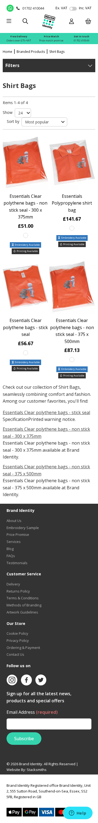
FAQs (11, 555)
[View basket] (88, 21)
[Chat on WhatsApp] (10, 8)
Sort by (13, 121)
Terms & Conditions (23, 598)
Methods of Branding (24, 605)
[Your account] (71, 21)
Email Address (32, 712)
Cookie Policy (17, 633)
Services (14, 541)
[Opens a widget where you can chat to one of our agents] (78, 813)
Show (8, 112)
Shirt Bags (57, 51)
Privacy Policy (18, 640)
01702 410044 (81, 40)
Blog (10, 548)
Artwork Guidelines (22, 612)
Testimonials (17, 562)
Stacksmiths (37, 769)
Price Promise (18, 534)
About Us (14, 520)
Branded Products (31, 51)
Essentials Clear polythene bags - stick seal (25, 327)
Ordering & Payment (23, 647)
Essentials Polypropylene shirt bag (72, 203)
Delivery (13, 584)
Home (7, 51)
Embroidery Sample (23, 527)
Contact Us (15, 654)
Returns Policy (18, 591)
